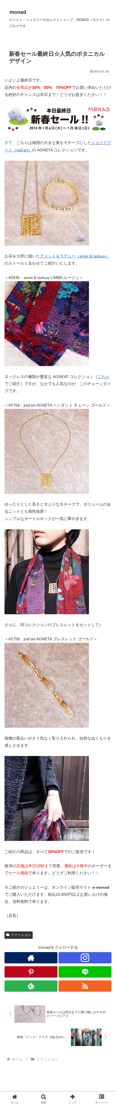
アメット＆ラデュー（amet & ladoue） (74, 256)
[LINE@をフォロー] (85, 972)
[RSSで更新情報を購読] (85, 986)
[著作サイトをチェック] (31, 957)
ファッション (21, 935)
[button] (104, 809)
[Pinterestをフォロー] (31, 972)
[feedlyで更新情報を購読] (31, 986)
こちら (103, 376)
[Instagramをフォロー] (85, 957)
